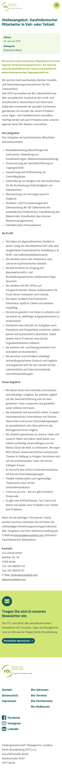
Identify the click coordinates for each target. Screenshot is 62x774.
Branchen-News (13, 49)
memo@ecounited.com (24, 575)
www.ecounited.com (14, 579)
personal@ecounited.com (29, 535)
